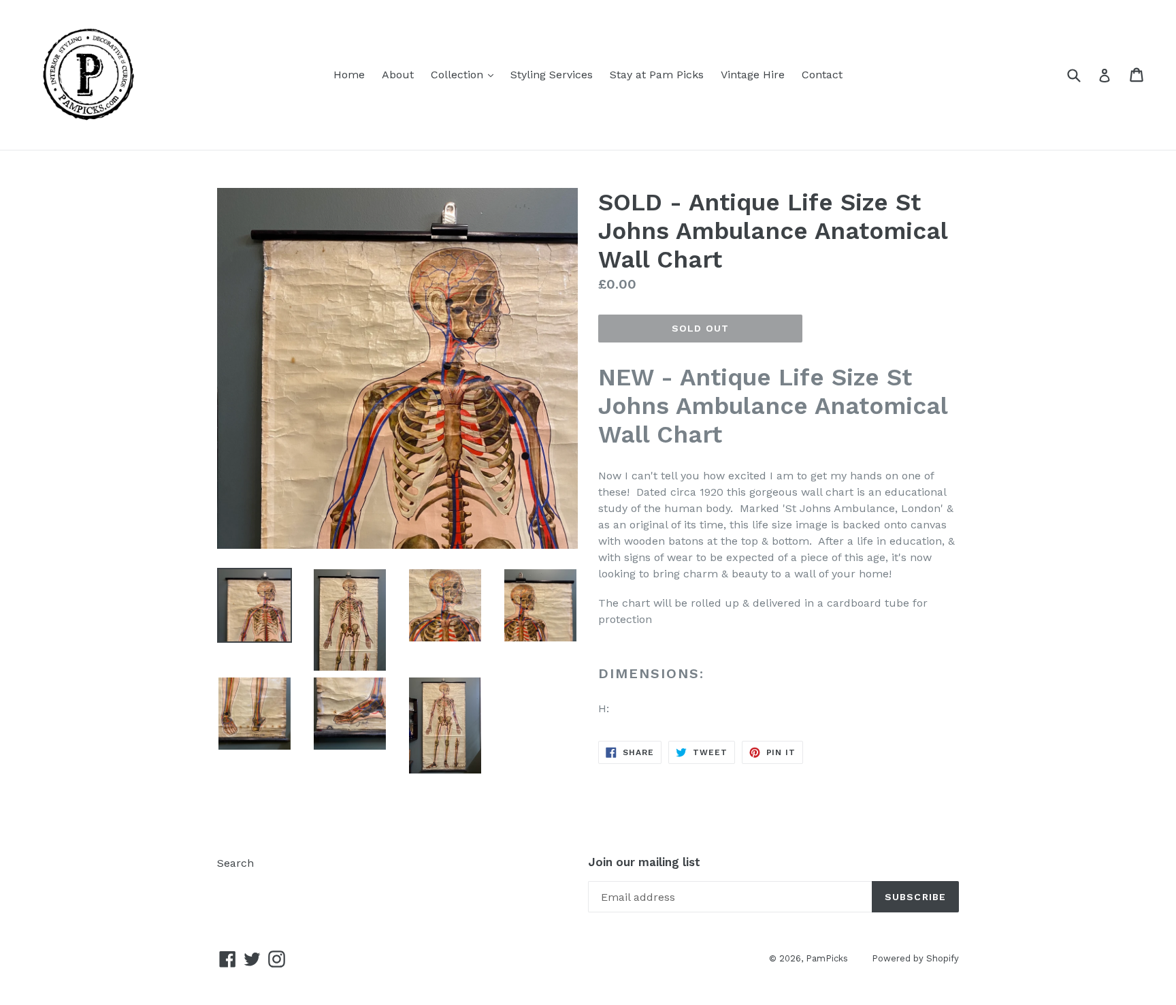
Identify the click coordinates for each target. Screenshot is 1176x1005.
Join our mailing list (644, 862)
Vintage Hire (753, 74)
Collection (465, 74)
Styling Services (551, 74)
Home (349, 74)
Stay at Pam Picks (657, 74)
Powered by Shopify (915, 958)
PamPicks (827, 958)
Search (235, 863)
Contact (822, 74)
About (398, 74)
